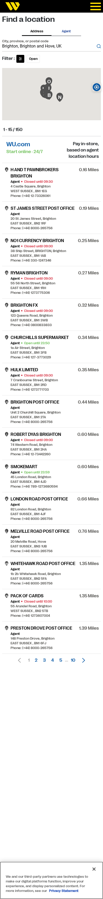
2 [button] (36, 660)
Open (33, 59)
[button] (82, 660)
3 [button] (44, 660)
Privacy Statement (63, 891)
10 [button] (73, 660)
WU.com (18, 144)
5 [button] (60, 660)
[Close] (94, 869)
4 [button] (52, 660)
